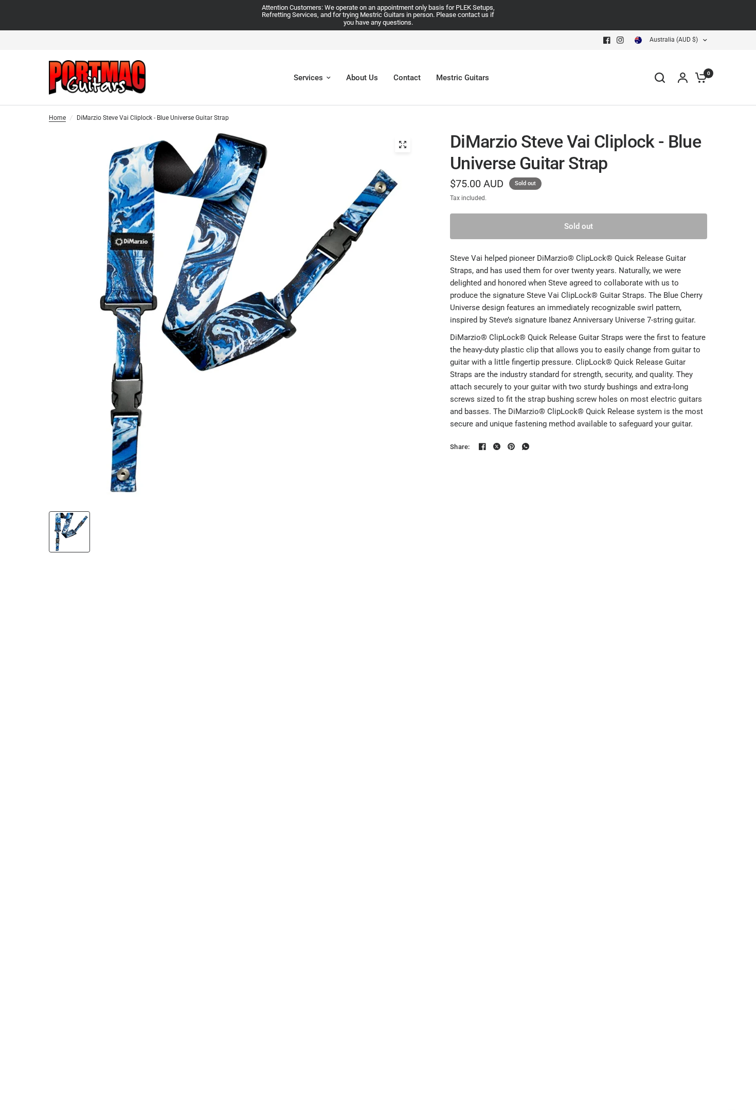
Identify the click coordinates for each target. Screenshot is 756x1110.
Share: (460, 446)
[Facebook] (607, 40)
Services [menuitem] (308, 77)
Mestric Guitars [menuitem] (462, 77)
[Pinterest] (511, 446)
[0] (698, 77)
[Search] (660, 77)
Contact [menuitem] (407, 77)
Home (57, 117)
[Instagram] (620, 40)
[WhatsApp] (525, 446)
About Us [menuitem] (362, 77)
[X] (497, 446)
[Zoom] (402, 144)
